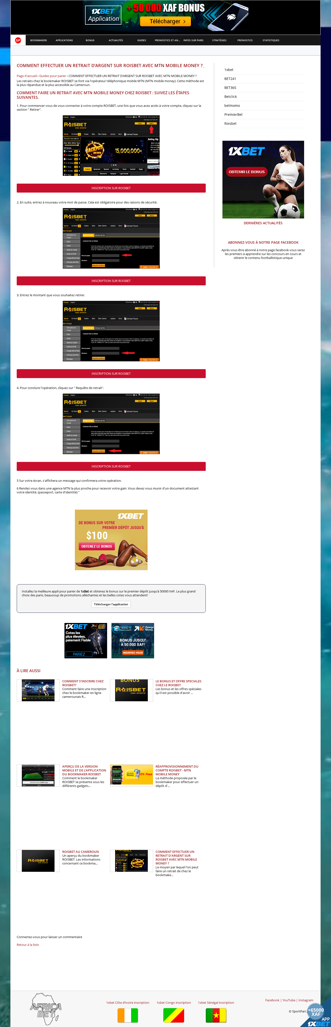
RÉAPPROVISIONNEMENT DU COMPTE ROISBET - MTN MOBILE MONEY (177, 770)
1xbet (228, 69)
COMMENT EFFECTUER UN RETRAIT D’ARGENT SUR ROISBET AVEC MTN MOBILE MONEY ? (176, 857)
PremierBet (233, 114)
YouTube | (290, 1000)
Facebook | (273, 1000)
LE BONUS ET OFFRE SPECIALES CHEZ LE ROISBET (178, 683)
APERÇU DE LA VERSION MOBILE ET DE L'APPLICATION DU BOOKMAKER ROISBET (84, 770)
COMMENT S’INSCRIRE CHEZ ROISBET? (82, 683)
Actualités (116, 40)
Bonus (90, 40)
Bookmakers (38, 40)
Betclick (230, 96)
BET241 (230, 78)
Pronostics (245, 40)
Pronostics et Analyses (168, 40)
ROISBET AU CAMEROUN (80, 851)
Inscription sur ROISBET (111, 188)
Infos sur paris (193, 40)
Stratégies (219, 40)
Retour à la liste (28, 944)
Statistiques (271, 40)
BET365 (230, 87)
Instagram (306, 1000)
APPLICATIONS (64, 40)
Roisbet (230, 123)
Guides (141, 40)
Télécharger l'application (111, 604)
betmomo (232, 105)
